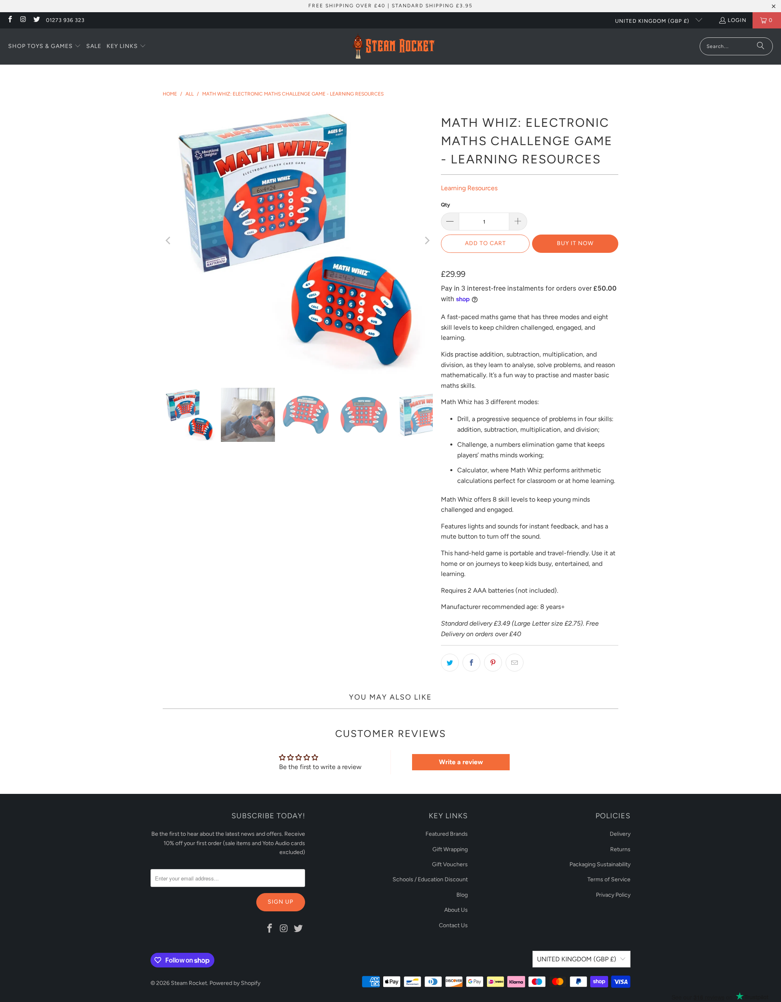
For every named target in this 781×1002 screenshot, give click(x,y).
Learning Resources (469, 188)
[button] (44, 46)
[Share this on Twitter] (450, 663)
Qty (445, 205)
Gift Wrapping (450, 849)
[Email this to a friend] (515, 663)
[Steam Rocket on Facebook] (9, 20)
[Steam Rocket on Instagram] (22, 20)
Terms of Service (608, 879)
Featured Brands (446, 833)
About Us (456, 909)
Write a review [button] (461, 762)
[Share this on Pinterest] (493, 663)
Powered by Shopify (234, 983)
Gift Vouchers (450, 864)
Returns (620, 849)
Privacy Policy (613, 894)
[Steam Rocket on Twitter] (36, 20)
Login (737, 20)
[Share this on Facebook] (471, 663)
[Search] (760, 46)
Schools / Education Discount (430, 879)
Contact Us (453, 925)
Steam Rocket (189, 983)
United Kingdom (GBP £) (653, 21)
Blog (462, 894)
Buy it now (575, 243)
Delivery (620, 833)
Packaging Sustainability (599, 864)
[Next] (426, 241)
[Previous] (168, 241)
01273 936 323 (65, 20)
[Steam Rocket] (393, 47)
